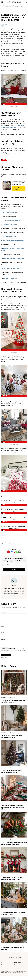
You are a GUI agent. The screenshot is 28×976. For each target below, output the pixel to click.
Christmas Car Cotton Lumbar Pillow (14, 258)
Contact (16, 964)
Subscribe (3, 964)
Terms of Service (20, 971)
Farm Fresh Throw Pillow (10, 224)
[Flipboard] (14, 551)
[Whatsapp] (16, 551)
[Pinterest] (8, 551)
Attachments (3, 645)
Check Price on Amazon (17, 188)
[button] (2, 2)
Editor (6, 24)
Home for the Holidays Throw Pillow (13, 240)
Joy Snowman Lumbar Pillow (11, 268)
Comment (3, 612)
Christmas (4, 543)
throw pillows (12, 543)
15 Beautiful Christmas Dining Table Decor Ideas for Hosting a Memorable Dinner (12, 807)
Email (2, 632)
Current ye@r (4, 657)
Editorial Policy (18, 962)
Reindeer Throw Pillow (10, 278)
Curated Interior (14, 2)
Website (3, 639)
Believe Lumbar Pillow (9, 236)
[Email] (19, 551)
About (2, 962)
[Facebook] (11, 551)
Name (2, 626)
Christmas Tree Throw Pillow (11, 220)
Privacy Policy (4, 972)
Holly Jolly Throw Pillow (10, 212)
